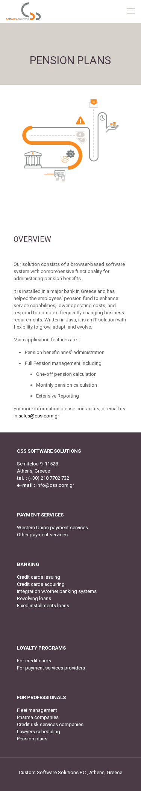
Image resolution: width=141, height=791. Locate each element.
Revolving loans (34, 598)
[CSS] (23, 11)
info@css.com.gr (55, 485)
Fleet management (37, 710)
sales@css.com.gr (38, 416)
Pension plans (32, 738)
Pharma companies (38, 717)
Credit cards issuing (38, 577)
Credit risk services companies (50, 724)
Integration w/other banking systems (57, 591)
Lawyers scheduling (38, 731)
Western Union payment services (52, 527)
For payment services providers (51, 668)
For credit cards (34, 660)
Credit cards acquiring (41, 584)
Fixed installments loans (43, 605)
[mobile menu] (130, 11)
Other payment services (42, 534)
